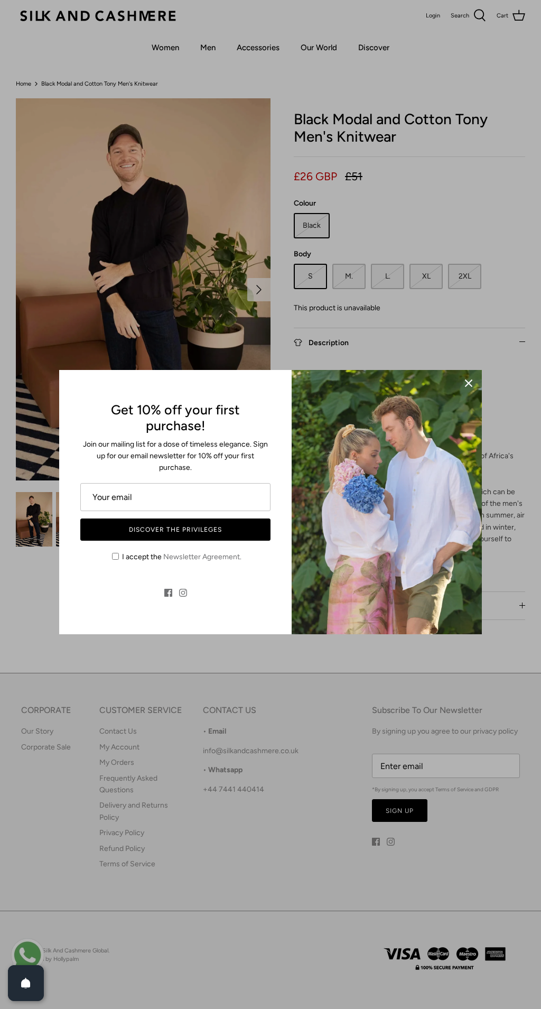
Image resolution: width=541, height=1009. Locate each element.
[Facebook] (168, 593)
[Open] (26, 983)
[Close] (468, 383)
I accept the (181, 556)
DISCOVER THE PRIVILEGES (175, 529)
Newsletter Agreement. (202, 556)
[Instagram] (183, 593)
